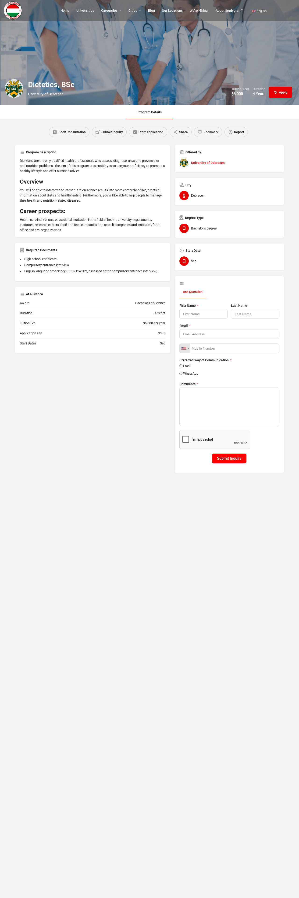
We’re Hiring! (199, 10)
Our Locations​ (172, 10)
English (261, 10)
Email (183, 326)
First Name (187, 305)
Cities (132, 10)
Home (65, 10)
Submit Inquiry (229, 458)
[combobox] (185, 348)
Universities (85, 10)
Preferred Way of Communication (204, 360)
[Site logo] (13, 10)
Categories (109, 10)
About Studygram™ (229, 10)
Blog (151, 10)
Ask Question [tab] (193, 292)
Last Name (239, 305)
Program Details (150, 112)
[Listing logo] (14, 88)
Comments (187, 384)
